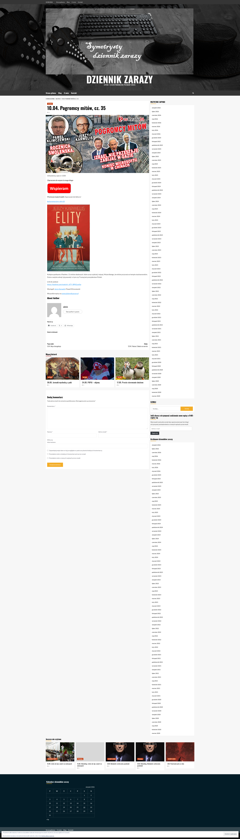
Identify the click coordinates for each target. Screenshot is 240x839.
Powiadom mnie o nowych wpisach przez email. (65, 458)
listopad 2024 (156, 186)
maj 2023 (155, 254)
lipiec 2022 (155, 291)
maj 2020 (155, 388)
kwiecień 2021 (156, 347)
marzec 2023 (156, 261)
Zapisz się (155, 433)
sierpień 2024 (156, 197)
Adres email (102, 432)
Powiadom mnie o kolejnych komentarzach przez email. (67, 454)
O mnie (74, 2)
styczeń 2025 (156, 179)
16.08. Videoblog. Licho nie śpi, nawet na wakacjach (89, 765)
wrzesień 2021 (156, 328)
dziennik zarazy (119, 79)
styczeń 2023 (156, 269)
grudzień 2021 (156, 317)
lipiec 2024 (155, 201)
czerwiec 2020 (156, 385)
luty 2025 (155, 175)
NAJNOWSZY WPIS (52, 759)
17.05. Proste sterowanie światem (130, 382)
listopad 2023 (156, 231)
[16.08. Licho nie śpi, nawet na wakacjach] (60, 751)
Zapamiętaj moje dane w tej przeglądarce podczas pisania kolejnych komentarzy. (75, 450)
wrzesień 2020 (156, 373)
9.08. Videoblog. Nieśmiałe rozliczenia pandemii (148, 765)
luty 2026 (155, 130)
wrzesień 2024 (156, 194)
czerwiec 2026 (156, 115)
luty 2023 (155, 265)
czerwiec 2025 (156, 160)
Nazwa (50, 432)
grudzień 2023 (156, 227)
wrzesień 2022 (156, 284)
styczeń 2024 (156, 224)
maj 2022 (155, 299)
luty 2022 (155, 310)
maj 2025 (155, 164)
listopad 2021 (156, 321)
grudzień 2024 (156, 182)
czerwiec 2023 (156, 250)
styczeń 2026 (156, 134)
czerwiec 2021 (156, 340)
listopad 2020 (156, 366)
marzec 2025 (156, 171)
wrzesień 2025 (156, 149)
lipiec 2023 (155, 246)
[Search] (193, 93)
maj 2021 (155, 343)
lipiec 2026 (155, 111)
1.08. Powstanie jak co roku (175, 764)
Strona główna (60, 2)
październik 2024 (157, 190)
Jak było (50, 104)
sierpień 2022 (156, 287)
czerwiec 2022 (156, 295)
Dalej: (138, 345)
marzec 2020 (156, 396)
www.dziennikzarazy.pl (70, 293)
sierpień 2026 (156, 108)
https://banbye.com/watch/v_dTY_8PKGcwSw (64, 284)
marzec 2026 (156, 126)
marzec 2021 (156, 351)
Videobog (80, 759)
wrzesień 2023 (156, 239)
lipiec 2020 (155, 381)
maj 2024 (155, 209)
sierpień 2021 (156, 332)
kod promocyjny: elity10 (56, 201)
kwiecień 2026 (156, 123)
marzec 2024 (156, 216)
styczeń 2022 (156, 313)
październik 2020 (157, 370)
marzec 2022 (156, 306)
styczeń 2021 (156, 358)
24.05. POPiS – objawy (91, 382)
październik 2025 (157, 145)
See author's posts (72, 312)
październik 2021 (157, 325)
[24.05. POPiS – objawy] (97, 368)
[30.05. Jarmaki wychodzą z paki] (62, 368)
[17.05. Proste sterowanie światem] (132, 368)
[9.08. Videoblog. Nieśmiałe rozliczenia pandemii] (150, 751)
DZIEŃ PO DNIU (111, 759)
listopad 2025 (156, 141)
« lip (47, 819)
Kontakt (80, 2)
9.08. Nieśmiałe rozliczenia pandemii (118, 764)
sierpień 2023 (156, 242)
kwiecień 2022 (156, 302)
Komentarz (51, 406)
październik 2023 (157, 235)
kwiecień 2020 (156, 392)
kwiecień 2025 (156, 167)
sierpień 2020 (156, 377)
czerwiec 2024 (156, 205)
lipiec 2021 (155, 336)
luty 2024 (155, 220)
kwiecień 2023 (156, 257)
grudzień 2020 (156, 362)
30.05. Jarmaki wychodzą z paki (59, 382)
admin (65, 306)
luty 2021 (155, 355)
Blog (68, 2)
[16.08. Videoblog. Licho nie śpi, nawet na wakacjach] (90, 751)
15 (84, 803)
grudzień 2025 (156, 138)
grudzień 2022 (156, 272)
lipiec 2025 (155, 156)
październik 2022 (157, 280)
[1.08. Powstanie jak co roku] (180, 751)
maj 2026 (155, 119)
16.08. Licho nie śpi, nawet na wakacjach (59, 764)
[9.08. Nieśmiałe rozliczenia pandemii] (120, 751)
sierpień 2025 (156, 152)
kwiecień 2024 (156, 212)
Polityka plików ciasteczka (47, 836)
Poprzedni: (54, 345)
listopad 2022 (156, 276)
